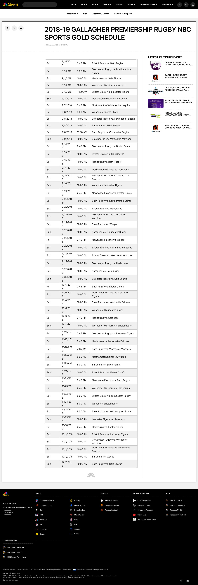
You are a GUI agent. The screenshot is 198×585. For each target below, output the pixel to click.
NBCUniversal (15, 573)
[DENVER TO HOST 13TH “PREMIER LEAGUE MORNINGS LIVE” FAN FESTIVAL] (156, 65)
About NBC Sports (100, 14)
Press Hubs (71, 14)
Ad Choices (57, 569)
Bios (85, 14)
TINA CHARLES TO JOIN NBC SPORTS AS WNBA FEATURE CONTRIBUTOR (177, 126)
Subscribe (7, 512)
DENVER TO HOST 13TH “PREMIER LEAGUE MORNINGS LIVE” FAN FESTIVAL (178, 63)
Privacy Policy (67, 569)
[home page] (11, 4)
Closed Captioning (22, 569)
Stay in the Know (9, 503)
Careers (12, 569)
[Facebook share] (7, 28)
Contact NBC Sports (123, 14)
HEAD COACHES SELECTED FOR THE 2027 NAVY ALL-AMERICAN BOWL (177, 88)
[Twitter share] (14, 28)
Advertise (6, 569)
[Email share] (21, 28)
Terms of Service (103, 569)
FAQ (31, 569)
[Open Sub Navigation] (75, 4)
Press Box (49, 569)
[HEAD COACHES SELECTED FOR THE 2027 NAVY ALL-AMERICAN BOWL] (156, 90)
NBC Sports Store (39, 569)
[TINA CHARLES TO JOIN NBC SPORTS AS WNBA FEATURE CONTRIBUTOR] (156, 128)
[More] (179, 4)
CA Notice (93, 569)
